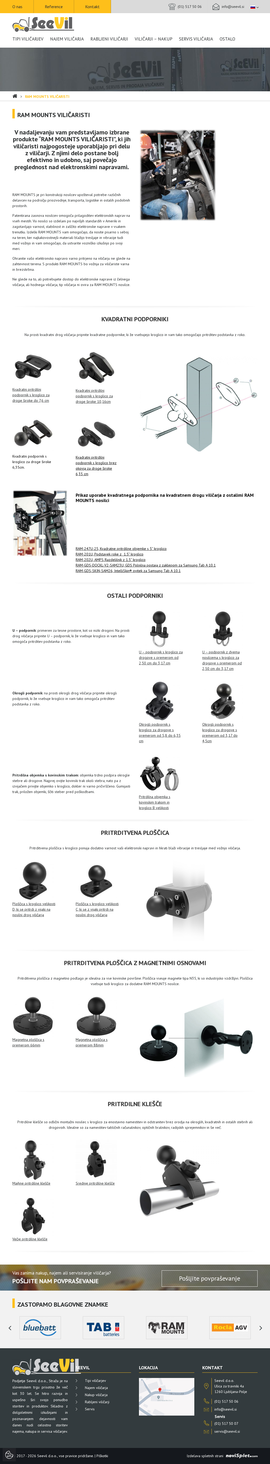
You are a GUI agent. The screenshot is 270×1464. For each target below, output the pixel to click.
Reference (54, 6)
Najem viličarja (96, 1387)
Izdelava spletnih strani (205, 1455)
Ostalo (227, 39)
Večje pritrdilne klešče (29, 1239)
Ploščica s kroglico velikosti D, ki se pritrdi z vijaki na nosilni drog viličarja (33, 909)
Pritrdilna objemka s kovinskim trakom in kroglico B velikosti (154, 802)
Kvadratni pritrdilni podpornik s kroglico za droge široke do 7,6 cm (31, 395)
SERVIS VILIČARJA (196, 39)
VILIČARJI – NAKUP (153, 39)
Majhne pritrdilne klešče (31, 1183)
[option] (40, 1327)
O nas (17, 6)
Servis (90, 1409)
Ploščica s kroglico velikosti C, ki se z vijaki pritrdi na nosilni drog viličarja (97, 909)
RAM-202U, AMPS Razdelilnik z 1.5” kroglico (111, 559)
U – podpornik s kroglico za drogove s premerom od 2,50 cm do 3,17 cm (161, 657)
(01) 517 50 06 (190, 6)
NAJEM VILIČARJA (67, 39)
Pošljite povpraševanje (209, 1278)
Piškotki (102, 1455)
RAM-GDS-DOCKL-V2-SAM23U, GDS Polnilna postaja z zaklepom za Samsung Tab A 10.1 (146, 565)
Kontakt (92, 6)
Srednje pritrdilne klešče (95, 1183)
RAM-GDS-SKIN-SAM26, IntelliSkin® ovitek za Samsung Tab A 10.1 (128, 570)
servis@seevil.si (227, 1431)
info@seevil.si (233, 6)
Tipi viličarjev (28, 39)
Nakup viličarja (96, 1394)
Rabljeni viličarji (109, 39)
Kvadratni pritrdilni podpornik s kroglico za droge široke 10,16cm (94, 396)
